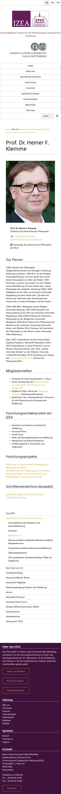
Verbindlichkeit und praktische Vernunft (24, 477)
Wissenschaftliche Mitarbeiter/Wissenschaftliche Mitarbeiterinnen (30, 542)
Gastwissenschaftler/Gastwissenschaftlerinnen (30, 548)
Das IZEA (10, 513)
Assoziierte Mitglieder (16, 582)
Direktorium (10, 132)
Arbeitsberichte (13, 616)
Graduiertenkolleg (14, 573)
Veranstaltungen (30, 94)
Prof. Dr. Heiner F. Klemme (25, 132)
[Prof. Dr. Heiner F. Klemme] (30, 191)
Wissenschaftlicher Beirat (17, 577)
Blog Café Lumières (15, 681)
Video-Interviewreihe (15, 690)
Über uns (30, 71)
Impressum (12, 788)
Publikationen (30, 99)
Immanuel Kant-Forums (21, 358)
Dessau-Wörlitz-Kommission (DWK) (22, 607)
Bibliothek (30, 105)
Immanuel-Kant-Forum (16, 602)
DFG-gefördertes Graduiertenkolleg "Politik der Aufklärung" (30, 559)
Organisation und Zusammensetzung (34, 129)
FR (58, 2)
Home (8, 129)
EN (52, 2)
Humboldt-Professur (15, 597)
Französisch (7, 739)
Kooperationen (13, 611)
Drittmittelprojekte (30, 77)
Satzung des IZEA (14, 621)
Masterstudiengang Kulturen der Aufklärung (26, 587)
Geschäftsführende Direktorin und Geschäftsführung (24, 524)
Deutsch (5, 736)
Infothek (30, 111)
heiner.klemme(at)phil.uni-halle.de (26, 239)
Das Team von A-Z (14, 568)
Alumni (9, 592)
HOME (30, 66)
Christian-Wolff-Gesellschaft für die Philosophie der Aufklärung (30, 385)
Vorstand (12, 531)
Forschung (30, 83)
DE (46, 2)
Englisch (6, 742)
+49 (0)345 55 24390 (25, 236)
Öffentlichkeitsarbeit (17, 553)
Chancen (30, 88)
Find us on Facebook (16, 671)
